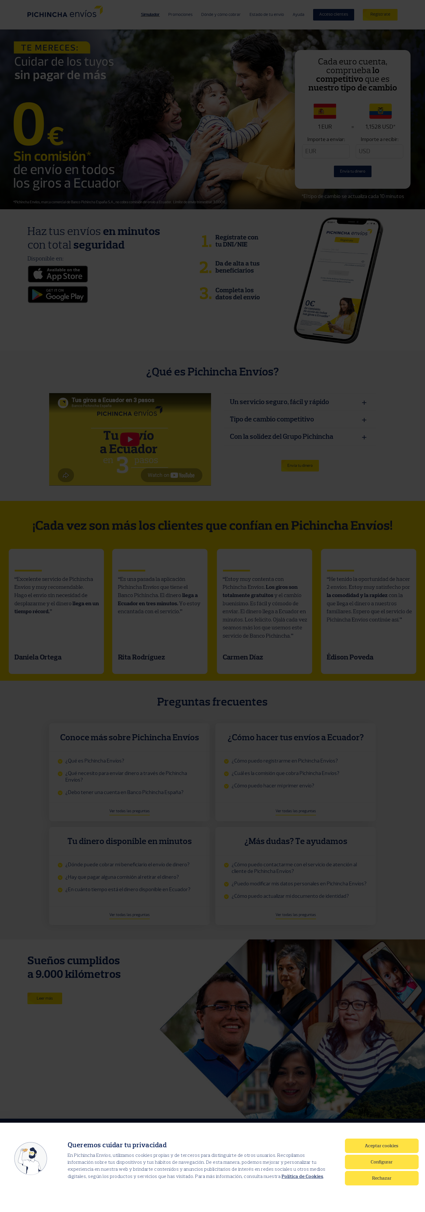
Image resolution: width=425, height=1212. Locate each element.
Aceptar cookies (381, 1146)
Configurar (382, 1162)
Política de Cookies (303, 1176)
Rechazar (381, 1178)
